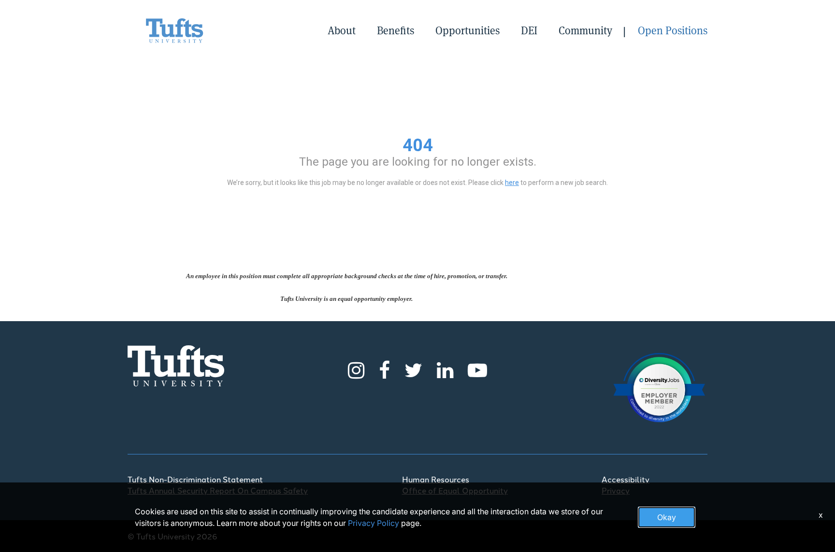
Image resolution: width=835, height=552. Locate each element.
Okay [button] (666, 517)
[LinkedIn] (445, 368)
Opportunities (467, 30)
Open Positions (672, 30)
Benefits (395, 30)
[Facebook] (384, 368)
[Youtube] (477, 368)
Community (585, 30)
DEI (529, 30)
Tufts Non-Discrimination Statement (195, 479)
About (342, 30)
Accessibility (625, 479)
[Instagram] (356, 368)
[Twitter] (413, 368)
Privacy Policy (373, 523)
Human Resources (435, 479)
